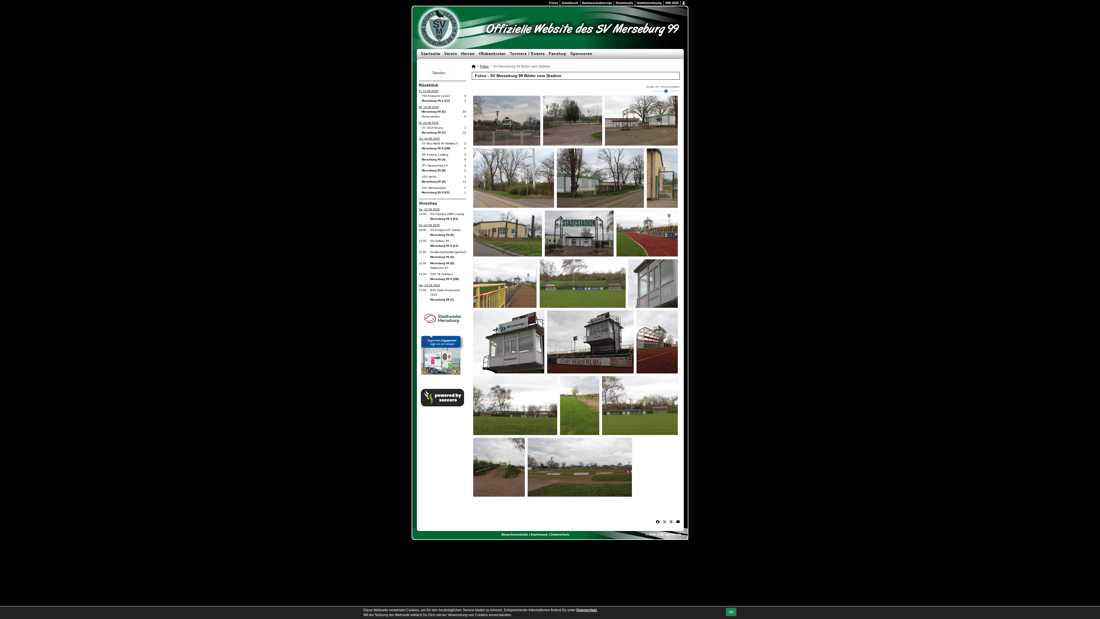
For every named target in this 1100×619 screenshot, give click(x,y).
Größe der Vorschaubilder (663, 86)
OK (731, 612)
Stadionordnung (649, 3)
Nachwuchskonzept (597, 3)
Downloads (624, 3)
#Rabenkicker (492, 54)
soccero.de (673, 534)
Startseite (430, 54)
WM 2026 (672, 3)
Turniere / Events (527, 54)
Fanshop (557, 54)
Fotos (553, 3)
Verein (450, 54)
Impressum (539, 534)
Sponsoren (581, 54)
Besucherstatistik (515, 534)
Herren (468, 54)
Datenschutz (560, 534)
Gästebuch (570, 3)
